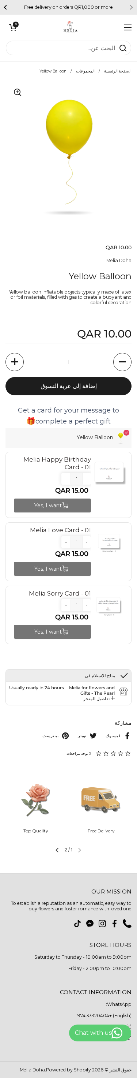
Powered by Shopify (68, 1070)
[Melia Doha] (70, 27)
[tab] (99, 699)
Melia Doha (32, 1070)
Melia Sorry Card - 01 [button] (60, 593)
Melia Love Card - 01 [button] (60, 530)
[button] (12, 27)
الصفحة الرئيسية (118, 71)
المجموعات (85, 71)
